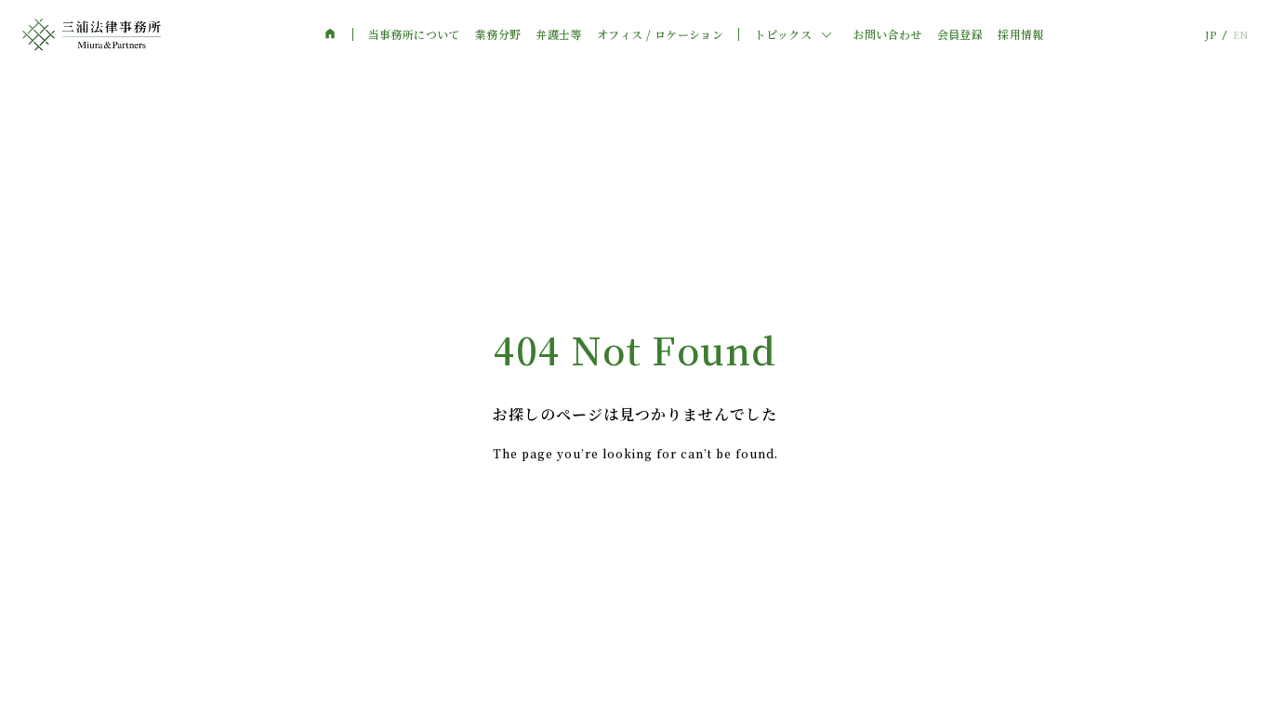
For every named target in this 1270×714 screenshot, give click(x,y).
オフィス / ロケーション (660, 34)
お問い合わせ (887, 34)
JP (1210, 35)
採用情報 (1021, 34)
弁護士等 (559, 34)
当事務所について (414, 34)
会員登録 (960, 34)
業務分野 (498, 34)
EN (1240, 35)
